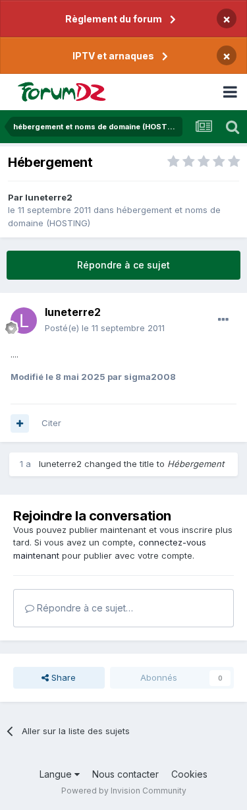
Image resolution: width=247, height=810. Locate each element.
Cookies (189, 774)
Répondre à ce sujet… (83, 607)
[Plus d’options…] (223, 320)
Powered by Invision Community (123, 790)
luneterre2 (48, 197)
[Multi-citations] (20, 423)
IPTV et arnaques (113, 55)
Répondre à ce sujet (123, 264)
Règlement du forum (113, 18)
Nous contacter (125, 774)
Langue (57, 774)
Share (62, 677)
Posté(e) (105, 328)
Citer (51, 423)
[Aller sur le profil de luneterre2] (24, 320)
